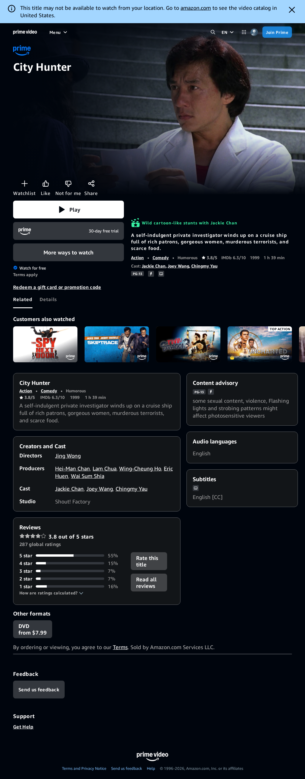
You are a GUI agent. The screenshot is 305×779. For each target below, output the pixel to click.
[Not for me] (68, 183)
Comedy (160, 257)
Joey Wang (178, 265)
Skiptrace (117, 344)
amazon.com (195, 7)
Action (137, 257)
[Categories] (244, 32)
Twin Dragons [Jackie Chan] (188, 344)
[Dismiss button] (291, 10)
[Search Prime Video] (213, 32)
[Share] (91, 183)
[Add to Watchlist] (24, 183)
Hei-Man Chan (72, 468)
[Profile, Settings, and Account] (254, 32)
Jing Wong (68, 455)
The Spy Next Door (45, 344)
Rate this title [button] (147, 561)
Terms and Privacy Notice (84, 768)
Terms (120, 647)
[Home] (25, 32)
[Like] (45, 183)
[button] (68, 209)
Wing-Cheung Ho (140, 468)
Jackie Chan (154, 265)
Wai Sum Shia (87, 476)
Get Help (23, 727)
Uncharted (260, 344)
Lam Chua (104, 468)
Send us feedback (126, 768)
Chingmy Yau (204, 265)
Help (151, 768)
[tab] (22, 299)
